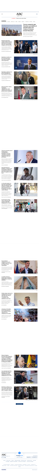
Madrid (16, 21)
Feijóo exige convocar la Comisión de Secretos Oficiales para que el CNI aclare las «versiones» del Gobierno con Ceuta (7, 296)
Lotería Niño (12, 464)
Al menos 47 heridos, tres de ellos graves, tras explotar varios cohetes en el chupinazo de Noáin (6, 311)
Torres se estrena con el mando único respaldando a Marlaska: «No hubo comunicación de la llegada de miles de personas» (7, 154)
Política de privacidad (17, 460)
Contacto (12, 460)
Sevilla (21, 15)
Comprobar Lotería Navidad (18, 464)
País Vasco (31, 21)
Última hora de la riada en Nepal (21, 18)
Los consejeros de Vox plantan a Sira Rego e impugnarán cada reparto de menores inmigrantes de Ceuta (7, 373)
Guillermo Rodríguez (30, 36)
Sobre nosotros (8, 460)
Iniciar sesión (36, 14)
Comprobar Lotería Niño (6, 464)
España (4, 21)
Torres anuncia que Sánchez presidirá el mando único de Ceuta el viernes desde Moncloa (30, 28)
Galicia (34, 21)
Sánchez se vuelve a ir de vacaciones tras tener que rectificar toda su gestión (6, 59)
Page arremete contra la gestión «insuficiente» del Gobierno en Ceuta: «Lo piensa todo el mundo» (7, 89)
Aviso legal (34, 460)
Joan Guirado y (7, 207)
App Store (29, 457)
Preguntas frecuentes (21, 465)
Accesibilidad (7, 461)
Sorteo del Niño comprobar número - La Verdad (31, 465)
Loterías (8, 465)
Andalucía (23, 21)
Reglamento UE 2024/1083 (13, 461)
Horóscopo (28, 464)
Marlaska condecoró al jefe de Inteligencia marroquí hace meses (7, 73)
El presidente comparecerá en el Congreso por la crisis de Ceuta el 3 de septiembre (7, 263)
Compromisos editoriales (30, 461)
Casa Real (8, 21)
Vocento (4, 460)
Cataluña (19, 21)
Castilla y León (13, 21)
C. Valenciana (27, 21)
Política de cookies (23, 460)
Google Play (35, 457)
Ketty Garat (3, 66)
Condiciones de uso (29, 460)
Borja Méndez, (3, 207)
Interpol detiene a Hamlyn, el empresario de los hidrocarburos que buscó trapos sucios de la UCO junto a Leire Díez (7, 170)
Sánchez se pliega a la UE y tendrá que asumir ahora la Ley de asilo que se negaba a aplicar (7, 388)
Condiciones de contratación (22, 461)
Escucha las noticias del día (13, 465)
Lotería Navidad (24, 464)
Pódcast (19, 466)
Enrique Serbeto (7, 396)
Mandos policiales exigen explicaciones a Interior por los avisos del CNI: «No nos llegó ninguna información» (7, 43)
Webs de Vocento (34, 469)
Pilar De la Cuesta (7, 271)
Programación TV (33, 464)
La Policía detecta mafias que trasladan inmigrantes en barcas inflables (7, 278)
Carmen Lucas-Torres (4, 180)
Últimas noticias (4, 465)
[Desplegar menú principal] (2, 14)
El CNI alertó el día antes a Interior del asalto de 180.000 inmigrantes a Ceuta (6, 201)
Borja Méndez (3, 51)
